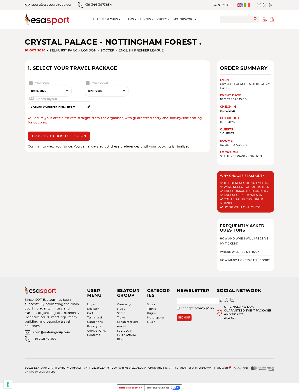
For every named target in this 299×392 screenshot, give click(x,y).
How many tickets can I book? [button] (245, 260)
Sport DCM (125, 330)
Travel (121, 317)
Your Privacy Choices (158, 387)
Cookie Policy (97, 330)
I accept (198, 308)
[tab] (245, 241)
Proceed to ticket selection (59, 136)
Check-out (100, 83)
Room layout (47, 99)
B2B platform (126, 335)
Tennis (151, 309)
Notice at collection (130, 387)
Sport (121, 313)
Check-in (42, 83)
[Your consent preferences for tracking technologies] (8, 384)
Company (124, 304)
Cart (90, 313)
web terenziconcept (42, 371)
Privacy (92, 326)
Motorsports (156, 317)
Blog (120, 339)
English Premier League (141, 50)
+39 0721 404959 (44, 339)
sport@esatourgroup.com (53, 4)
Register (93, 309)
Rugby (152, 313)
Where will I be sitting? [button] (239, 252)
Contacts (221, 5)
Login (91, 304)
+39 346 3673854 (98, 4)
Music (121, 309)
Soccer (107, 50)
